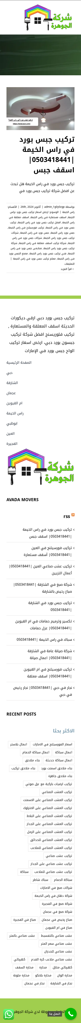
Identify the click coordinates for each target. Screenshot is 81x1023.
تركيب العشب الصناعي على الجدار (49, 824)
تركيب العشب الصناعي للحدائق (51, 840)
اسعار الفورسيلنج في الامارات (52, 744)
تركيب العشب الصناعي (57, 792)
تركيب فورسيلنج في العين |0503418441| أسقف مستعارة (48, 551)
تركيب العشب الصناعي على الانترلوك (47, 808)
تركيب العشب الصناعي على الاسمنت (47, 800)
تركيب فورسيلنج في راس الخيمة (26, 227)
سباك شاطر (40, 880)
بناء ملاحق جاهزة (60, 776)
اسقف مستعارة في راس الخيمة (48, 217)
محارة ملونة (21, 975)
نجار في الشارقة (61, 983)
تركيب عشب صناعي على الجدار (51, 864)
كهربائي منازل (62, 967)
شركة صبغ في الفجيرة (57, 904)
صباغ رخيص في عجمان (57, 920)
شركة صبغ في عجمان (57, 912)
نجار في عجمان (34, 983)
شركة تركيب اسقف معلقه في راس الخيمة (42, 243)
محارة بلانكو (43, 975)
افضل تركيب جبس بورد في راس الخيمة (39, 222)
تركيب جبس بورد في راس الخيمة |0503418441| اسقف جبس (47, 154)
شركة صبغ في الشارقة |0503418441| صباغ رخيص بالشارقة (42, 588)
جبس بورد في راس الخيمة (34, 232)
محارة (43, 967)
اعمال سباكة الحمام (35, 752)
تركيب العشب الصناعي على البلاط (49, 816)
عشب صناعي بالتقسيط (56, 936)
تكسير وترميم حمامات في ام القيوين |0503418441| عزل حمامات (43, 624)
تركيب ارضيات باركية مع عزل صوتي (48, 784)
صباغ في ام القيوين (58, 928)
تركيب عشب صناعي (59, 856)
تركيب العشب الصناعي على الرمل (49, 832)
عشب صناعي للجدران (58, 951)
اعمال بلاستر (18, 744)
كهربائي (19, 959)
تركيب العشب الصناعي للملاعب (51, 848)
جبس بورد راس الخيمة (63, 232)
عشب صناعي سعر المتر (56, 944)
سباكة (24, 872)
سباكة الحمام (63, 880)
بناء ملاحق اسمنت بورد (56, 768)
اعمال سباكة (63, 752)
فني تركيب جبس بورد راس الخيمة (47, 253)
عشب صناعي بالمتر (22, 936)
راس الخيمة (68, 212)
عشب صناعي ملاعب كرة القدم (51, 959)
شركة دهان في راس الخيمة (53, 896)
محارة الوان (64, 975)
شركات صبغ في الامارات (56, 888)
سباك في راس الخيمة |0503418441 (44, 639)
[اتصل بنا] (71, 1014)
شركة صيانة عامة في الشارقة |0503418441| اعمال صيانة (50, 654)
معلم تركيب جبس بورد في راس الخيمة (34, 258)
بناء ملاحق (32, 760)
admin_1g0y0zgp (54, 207)
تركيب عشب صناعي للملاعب (53, 872)
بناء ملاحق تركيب (23, 768)
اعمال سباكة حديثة (59, 760)
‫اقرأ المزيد (67, 269)
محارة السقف (24, 967)
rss (67, 516)
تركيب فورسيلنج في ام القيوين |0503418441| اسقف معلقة (48, 673)
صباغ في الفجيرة (24, 920)
